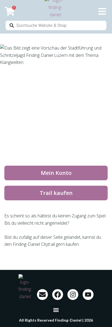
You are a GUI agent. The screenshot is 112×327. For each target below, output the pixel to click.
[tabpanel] (56, 150)
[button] (56, 309)
